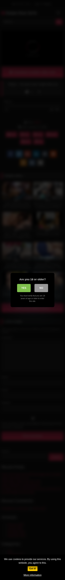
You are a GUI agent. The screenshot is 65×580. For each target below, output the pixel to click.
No (41, 288)
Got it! (32, 568)
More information (33, 575)
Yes (23, 288)
